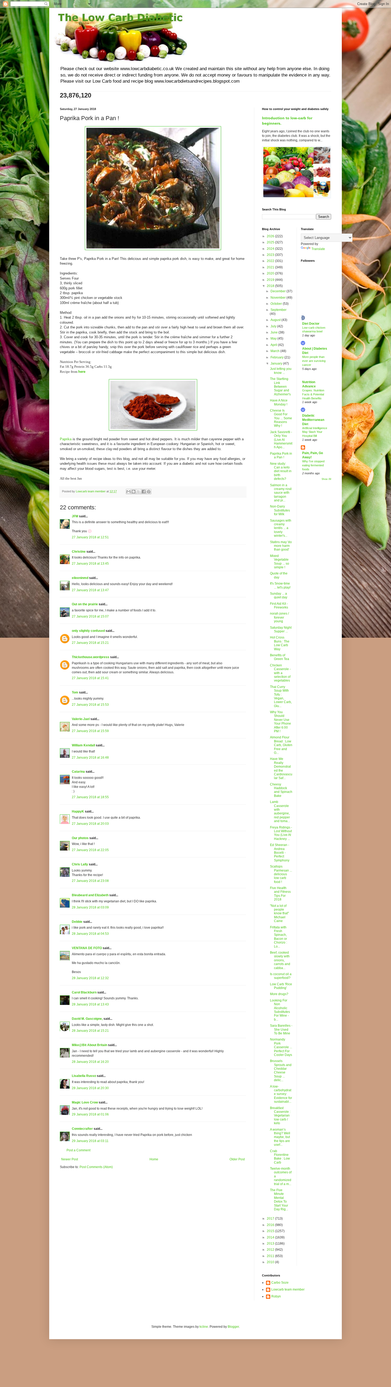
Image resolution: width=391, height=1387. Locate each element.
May (274, 338)
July (274, 326)
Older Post (237, 1159)
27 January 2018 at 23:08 (90, 881)
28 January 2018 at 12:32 (90, 978)
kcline (203, 1327)
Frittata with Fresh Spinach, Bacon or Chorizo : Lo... (278, 936)
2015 (271, 1231)
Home (153, 1159)
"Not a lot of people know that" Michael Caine (279, 913)
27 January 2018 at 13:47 (90, 590)
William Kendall (83, 745)
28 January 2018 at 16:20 (90, 1062)
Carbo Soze (280, 1282)
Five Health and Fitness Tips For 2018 (280, 893)
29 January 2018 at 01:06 (90, 1114)
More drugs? (279, 994)
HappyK (78, 811)
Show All (326, 479)
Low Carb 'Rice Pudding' (281, 986)
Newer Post (69, 1159)
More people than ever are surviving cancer (314, 360)
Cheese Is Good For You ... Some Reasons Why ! (281, 418)
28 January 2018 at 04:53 (90, 934)
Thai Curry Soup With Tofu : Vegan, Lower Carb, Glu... (281, 696)
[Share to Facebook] (143, 491)
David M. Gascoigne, (87, 1019)
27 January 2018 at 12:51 (90, 537)
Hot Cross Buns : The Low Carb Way (279, 643)
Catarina (78, 771)
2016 (271, 1225)
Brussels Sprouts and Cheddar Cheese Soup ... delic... (281, 1070)
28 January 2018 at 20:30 (90, 1088)
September (278, 310)
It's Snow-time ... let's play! (280, 585)
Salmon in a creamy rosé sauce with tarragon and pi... (281, 492)
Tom (75, 692)
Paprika (66, 439)
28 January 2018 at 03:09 (90, 907)
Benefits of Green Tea (279, 657)
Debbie (77, 922)
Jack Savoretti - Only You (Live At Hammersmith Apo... (281, 439)
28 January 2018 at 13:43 (90, 1004)
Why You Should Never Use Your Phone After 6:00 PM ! (280, 721)
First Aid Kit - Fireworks (279, 605)
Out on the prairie (85, 604)
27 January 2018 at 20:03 (90, 824)
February (277, 357)
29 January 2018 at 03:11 (90, 1141)
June (274, 332)
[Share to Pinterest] (148, 491)
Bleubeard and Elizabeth (90, 895)
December (278, 291)
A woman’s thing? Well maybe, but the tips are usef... (280, 1137)
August (276, 320)
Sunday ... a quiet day (278, 595)
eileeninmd (80, 578)
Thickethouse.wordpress (90, 657)
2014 (271, 1237)
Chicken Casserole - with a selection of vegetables (280, 673)
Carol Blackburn (84, 992)
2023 (271, 255)
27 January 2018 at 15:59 (90, 731)
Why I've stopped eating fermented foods (313, 465)
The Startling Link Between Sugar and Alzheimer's (280, 386)
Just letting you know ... (281, 370)
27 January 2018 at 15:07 (90, 616)
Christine (79, 551)
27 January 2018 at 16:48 (90, 757)
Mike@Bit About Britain (89, 1045)
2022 (271, 261)
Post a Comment (78, 1150)
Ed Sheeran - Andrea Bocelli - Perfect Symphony (279, 852)
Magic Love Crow (85, 1102)
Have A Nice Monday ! (279, 402)
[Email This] (128, 491)
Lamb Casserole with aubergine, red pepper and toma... (280, 811)
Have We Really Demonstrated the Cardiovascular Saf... (281, 768)
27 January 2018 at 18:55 (90, 797)
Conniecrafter (82, 1129)
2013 (271, 1243)
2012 (271, 1249)
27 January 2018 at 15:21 (90, 643)
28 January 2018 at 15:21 (90, 1031)
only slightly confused (88, 631)
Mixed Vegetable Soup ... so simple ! (279, 561)
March (275, 351)
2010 (271, 1262)
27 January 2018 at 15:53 (90, 705)
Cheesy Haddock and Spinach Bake (281, 790)
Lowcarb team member (288, 1289)
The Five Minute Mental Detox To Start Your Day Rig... (279, 1199)
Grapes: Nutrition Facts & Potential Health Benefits (313, 394)
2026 (271, 236)
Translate (318, 249)
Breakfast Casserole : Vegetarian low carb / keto (280, 1115)
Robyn (276, 1296)
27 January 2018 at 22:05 (90, 850)
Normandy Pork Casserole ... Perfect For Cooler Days (281, 1047)
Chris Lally (80, 864)
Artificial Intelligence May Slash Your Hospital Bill (314, 432)
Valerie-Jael (81, 719)
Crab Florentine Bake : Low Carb (280, 1156)
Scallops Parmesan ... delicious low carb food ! (281, 874)
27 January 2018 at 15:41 (90, 678)
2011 (271, 1256)
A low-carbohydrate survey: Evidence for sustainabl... (281, 1094)
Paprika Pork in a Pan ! (281, 455)
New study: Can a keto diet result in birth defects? (281, 471)
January (277, 363)
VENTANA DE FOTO (87, 948)
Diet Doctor (310, 323)
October (277, 304)
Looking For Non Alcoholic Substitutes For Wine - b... (280, 1010)
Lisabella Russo (84, 1076)
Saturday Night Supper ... (281, 629)
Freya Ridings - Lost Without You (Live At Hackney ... (281, 833)
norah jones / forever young (279, 617)
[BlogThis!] (133, 491)
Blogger (233, 1327)
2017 (271, 1218)
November (278, 297)
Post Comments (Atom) (96, 1167)
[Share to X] (138, 491)
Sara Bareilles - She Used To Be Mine (281, 1029)
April (274, 345)
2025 (271, 242)
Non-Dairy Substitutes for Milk (280, 510)
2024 (271, 249)
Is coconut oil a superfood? (281, 976)
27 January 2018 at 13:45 (90, 563)
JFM (75, 516)
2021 (271, 267)
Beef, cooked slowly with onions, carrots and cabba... (280, 960)
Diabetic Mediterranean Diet (313, 420)
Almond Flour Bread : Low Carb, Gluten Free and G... (281, 745)
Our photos (80, 838)
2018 (271, 286)
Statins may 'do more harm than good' (281, 546)
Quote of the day (279, 575)
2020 (271, 273)
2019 (271, 280)
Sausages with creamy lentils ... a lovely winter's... (280, 528)
